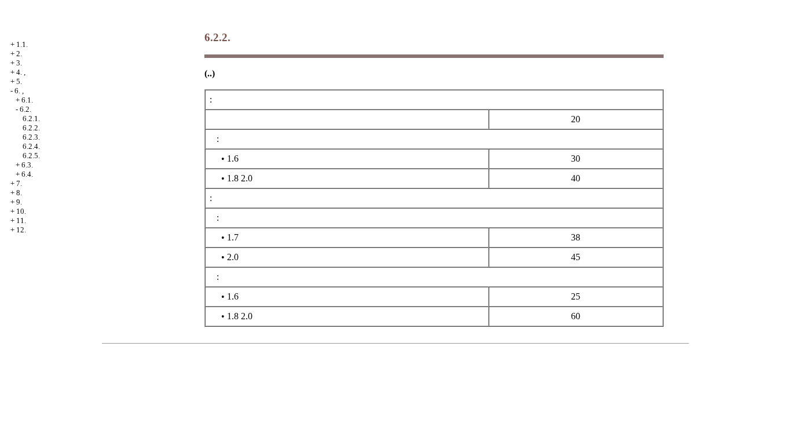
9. (19, 202)
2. (19, 53)
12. (21, 229)
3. (19, 63)
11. (21, 220)
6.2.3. (31, 137)
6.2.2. (31, 127)
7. (19, 183)
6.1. (27, 100)
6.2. (25, 109)
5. (19, 81)
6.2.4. (31, 146)
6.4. (27, 174)
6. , (19, 90)
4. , (20, 72)
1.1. (22, 44)
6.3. (27, 165)
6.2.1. (31, 118)
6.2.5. (31, 155)
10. (21, 211)
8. (19, 192)
